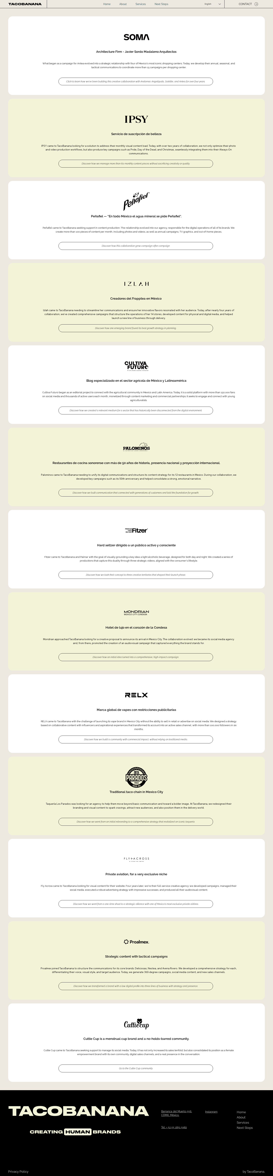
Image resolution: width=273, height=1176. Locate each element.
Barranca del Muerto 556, (176, 1111)
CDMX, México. (170, 1115)
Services (243, 1122)
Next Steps (245, 1128)
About (241, 1117)
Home (241, 1112)
